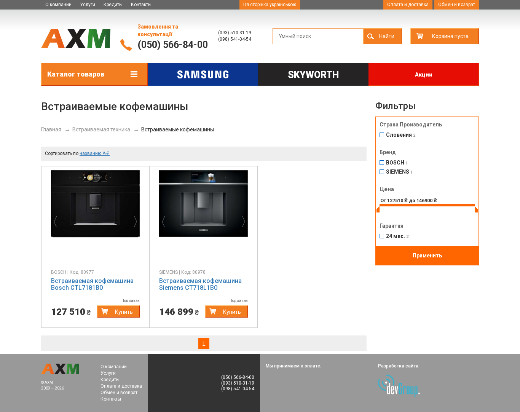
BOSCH (397, 162)
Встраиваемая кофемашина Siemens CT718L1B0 (200, 284)
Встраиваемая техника (101, 129)
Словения (400, 135)
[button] (57, 219)
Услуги (87, 4)
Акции (423, 75)
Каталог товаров (75, 74)
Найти (386, 36)
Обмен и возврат (456, 4)
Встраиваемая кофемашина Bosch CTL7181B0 (92, 284)
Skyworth (313, 74)
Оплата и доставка (408, 4)
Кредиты (113, 4)
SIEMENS (399, 171)
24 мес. (397, 236)
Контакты (141, 4)
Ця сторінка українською (269, 4)
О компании (58, 4)
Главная (51, 129)
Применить (427, 255)
